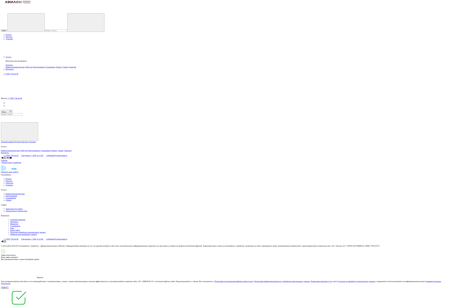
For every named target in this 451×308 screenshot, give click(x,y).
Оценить (9, 65)
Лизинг (59, 67)
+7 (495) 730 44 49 (15, 98)
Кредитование (39, 67)
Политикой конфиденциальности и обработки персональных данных (282, 281)
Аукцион (9, 39)
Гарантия (72, 67)
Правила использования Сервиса (23, 234)
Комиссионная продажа (15, 67)
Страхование (50, 67)
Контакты (10, 69)
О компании (15, 226)
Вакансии (14, 224)
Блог (12, 228)
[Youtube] (10, 158)
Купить (9, 35)
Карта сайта (15, 230)
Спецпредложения (17, 220)
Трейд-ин (29, 67)
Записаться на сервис (14, 209)
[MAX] (8, 242)
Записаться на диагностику (16, 211)
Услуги (8, 57)
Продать (9, 37)
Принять (5, 288)
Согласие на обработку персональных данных (356, 281)
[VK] (8, 158)
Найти (4, 30)
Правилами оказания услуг (321, 281)
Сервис (65, 67)
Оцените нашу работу (10, 172)
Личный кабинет (8, 142)
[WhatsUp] (5, 158)
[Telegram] (2, 158)
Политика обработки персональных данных (28, 232)
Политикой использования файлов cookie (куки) (233, 281)
